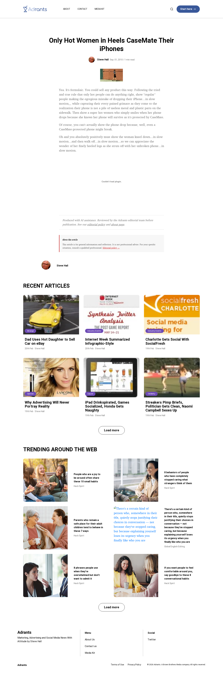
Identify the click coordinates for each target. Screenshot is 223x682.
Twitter (152, 639)
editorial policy (96, 224)
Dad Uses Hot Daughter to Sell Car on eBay (50, 341)
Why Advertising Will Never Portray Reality (47, 404)
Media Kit (100, 9)
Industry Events (94, 331)
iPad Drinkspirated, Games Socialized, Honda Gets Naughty (107, 406)
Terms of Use (117, 664)
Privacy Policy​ (134, 664)
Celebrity (151, 394)
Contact (82, 9)
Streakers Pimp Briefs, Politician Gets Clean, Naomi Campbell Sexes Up (169, 406)
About (66, 9)
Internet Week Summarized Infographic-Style (107, 341)
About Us (90, 639)
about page (117, 224)
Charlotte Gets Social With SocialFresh (167, 341)
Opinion (30, 394)
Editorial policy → (111, 247)
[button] (111, 430)
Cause (90, 394)
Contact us (91, 646)
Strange (30, 331)
